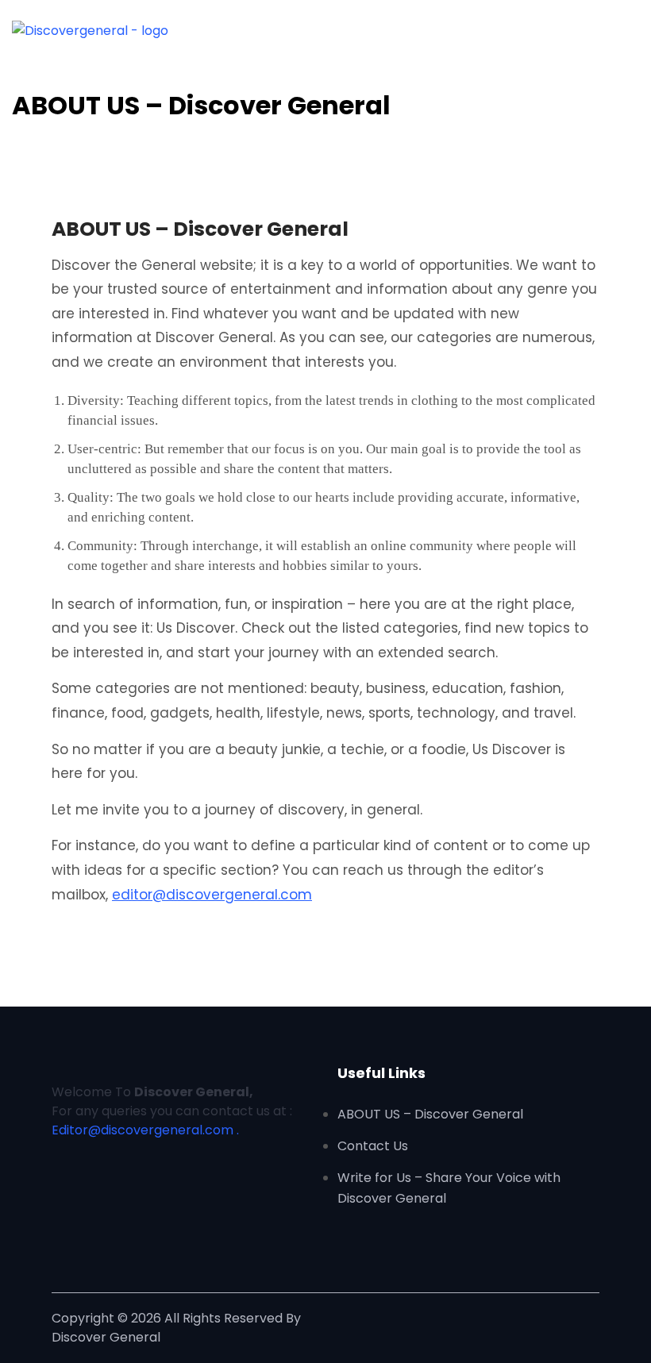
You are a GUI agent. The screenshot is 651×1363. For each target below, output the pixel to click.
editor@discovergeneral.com (212, 894)
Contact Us (372, 1146)
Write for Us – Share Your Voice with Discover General (448, 1188)
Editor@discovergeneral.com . (145, 1130)
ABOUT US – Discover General (430, 1114)
